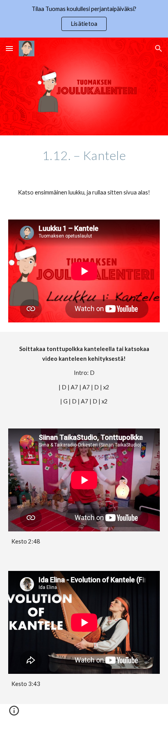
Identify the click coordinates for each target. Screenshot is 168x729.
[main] (84, 155)
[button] (9, 48)
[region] (84, 19)
